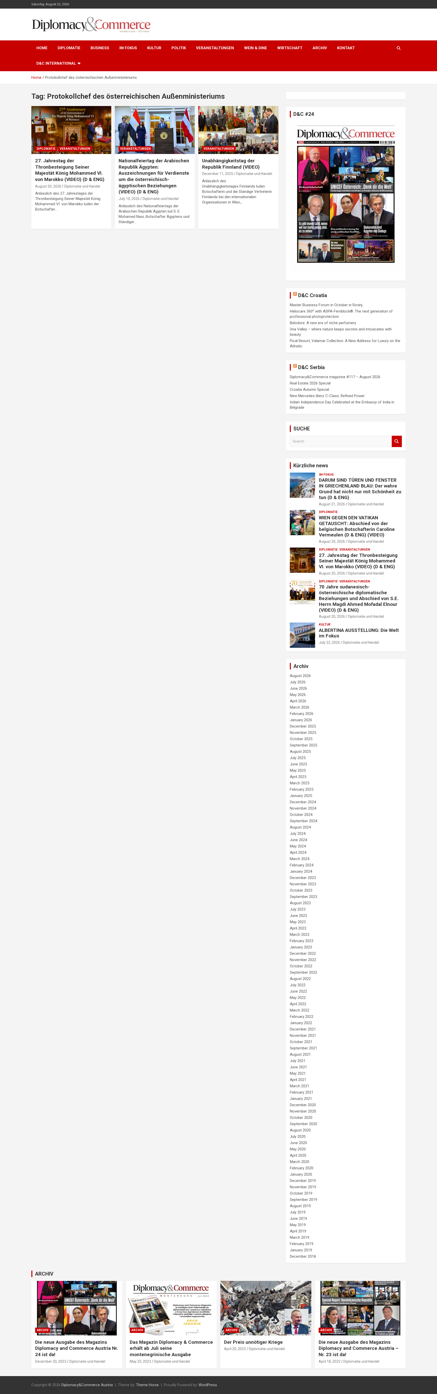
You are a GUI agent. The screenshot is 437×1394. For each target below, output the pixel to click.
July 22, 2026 (329, 642)
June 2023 (298, 915)
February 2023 (301, 941)
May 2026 (298, 694)
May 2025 (298, 770)
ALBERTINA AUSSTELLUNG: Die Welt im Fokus (359, 633)
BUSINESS (100, 48)
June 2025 (298, 764)
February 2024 (301, 865)
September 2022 (303, 972)
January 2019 (301, 1250)
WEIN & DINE (255, 48)
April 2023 (298, 928)
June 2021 (298, 1067)
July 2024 (297, 833)
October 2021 (301, 1042)
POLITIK (178, 48)
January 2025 (301, 795)
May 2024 (298, 846)
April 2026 (298, 701)
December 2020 (303, 1105)
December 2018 (303, 1256)
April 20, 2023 (235, 1349)
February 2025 (301, 789)
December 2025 (303, 726)
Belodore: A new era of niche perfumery (323, 323)
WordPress (208, 1385)
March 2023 (299, 934)
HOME (42, 48)
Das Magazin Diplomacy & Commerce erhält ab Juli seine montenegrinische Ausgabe (171, 1348)
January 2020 (301, 1174)
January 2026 (301, 720)
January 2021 (301, 1098)
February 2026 (301, 713)
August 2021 (300, 1054)
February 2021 (301, 1092)
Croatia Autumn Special (309, 389)
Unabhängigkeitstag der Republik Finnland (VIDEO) (231, 164)
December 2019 (303, 1180)
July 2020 (297, 1136)
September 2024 (303, 821)
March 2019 (299, 1237)
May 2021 (298, 1073)
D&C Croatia (312, 295)
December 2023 (303, 877)
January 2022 (301, 1023)
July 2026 (297, 682)
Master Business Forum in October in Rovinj (326, 305)
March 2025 (299, 783)
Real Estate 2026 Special (310, 383)
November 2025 (303, 732)
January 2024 (301, 871)
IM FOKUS (128, 48)
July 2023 (297, 909)
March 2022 (299, 1010)
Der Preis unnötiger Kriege (253, 1342)
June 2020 (298, 1143)
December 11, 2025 (217, 174)
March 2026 (299, 707)
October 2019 (301, 1193)
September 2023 (303, 896)
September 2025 (303, 745)
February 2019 (301, 1244)
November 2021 (303, 1035)
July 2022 (297, 985)
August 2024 (300, 827)
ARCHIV (320, 48)
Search (397, 441)
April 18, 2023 (329, 1361)
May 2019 (298, 1225)
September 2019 (303, 1199)
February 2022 (301, 1016)
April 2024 (298, 852)
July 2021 (297, 1061)
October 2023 (301, 890)
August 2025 (300, 751)
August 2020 (300, 1130)
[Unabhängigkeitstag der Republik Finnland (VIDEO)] (238, 130)
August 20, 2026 (48, 186)
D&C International (56, 63)
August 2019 (300, 1206)
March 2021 (299, 1086)
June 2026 (298, 688)
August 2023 (300, 903)
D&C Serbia (311, 367)
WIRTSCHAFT (289, 48)
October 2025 (301, 739)
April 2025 (298, 777)
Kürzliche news (310, 465)
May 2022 (298, 997)
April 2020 (298, 1155)
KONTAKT (346, 48)
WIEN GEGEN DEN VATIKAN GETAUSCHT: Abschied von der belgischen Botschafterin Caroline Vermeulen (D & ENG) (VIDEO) (357, 526)
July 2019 (297, 1212)
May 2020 (298, 1149)
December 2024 (303, 802)
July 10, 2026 (129, 199)
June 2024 (298, 840)
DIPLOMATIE (69, 48)
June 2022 (298, 991)
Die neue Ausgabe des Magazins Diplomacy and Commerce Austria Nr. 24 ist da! (76, 1348)
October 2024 (301, 814)
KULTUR (154, 48)
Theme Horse (147, 1385)
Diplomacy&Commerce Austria (87, 1385)
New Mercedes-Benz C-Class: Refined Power (327, 396)
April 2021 (298, 1079)
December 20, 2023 (50, 1361)
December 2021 (303, 1029)
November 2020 (303, 1111)
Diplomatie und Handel (82, 186)
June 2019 (298, 1218)
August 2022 (300, 978)
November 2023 (303, 884)
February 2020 (301, 1168)
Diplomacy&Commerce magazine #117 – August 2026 (335, 377)
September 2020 (303, 1124)
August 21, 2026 (332, 504)
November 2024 (303, 808)
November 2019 (303, 1187)
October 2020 (301, 1117)
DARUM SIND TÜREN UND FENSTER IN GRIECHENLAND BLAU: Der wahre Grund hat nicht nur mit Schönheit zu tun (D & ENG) (360, 488)
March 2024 (299, 859)
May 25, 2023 (140, 1361)
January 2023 (301, 947)
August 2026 (300, 676)
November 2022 (303, 960)
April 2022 (298, 1004)
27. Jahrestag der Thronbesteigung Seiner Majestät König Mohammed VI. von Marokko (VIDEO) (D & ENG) (69, 170)
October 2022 (301, 966)
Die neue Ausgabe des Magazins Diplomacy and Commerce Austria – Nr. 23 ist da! (359, 1348)
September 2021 (303, 1048)
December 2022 (303, 953)
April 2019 (298, 1231)
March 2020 (299, 1161)
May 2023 (298, 922)
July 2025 (297, 758)
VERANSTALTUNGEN (215, 48)
